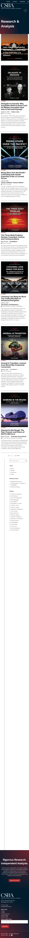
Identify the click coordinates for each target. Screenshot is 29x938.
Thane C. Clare (15, 111)
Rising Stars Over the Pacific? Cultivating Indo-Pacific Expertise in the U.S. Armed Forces (13, 175)
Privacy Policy (4, 935)
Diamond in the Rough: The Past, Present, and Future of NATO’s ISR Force (12, 432)
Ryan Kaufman (22, 436)
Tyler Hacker (4, 304)
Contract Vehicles (5, 914)
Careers (3, 911)
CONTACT (15, 1)
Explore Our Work (14, 880)
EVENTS (8, 1)
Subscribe (5, 926)
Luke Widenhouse (13, 304)
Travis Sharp (14, 436)
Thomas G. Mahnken (6, 182)
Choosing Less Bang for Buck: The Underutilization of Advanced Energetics (13, 298)
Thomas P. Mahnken (18, 182)
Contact (3, 912)
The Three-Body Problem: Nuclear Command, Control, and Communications (13, 237)
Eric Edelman (13, 241)
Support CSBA (4, 917)
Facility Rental (4, 915)
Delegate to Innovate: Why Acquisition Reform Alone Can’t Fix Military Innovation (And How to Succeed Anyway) (14, 106)
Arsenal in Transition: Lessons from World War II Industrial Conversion (13, 365)
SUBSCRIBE (22, 1)
